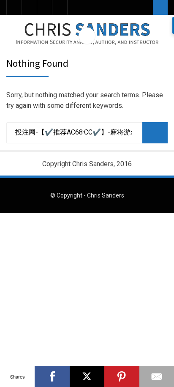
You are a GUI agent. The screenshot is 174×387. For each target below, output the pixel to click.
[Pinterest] (121, 376)
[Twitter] (14, 7)
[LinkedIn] (29, 7)
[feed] (59, 7)
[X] (87, 376)
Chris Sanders (105, 195)
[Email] (44, 7)
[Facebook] (52, 376)
